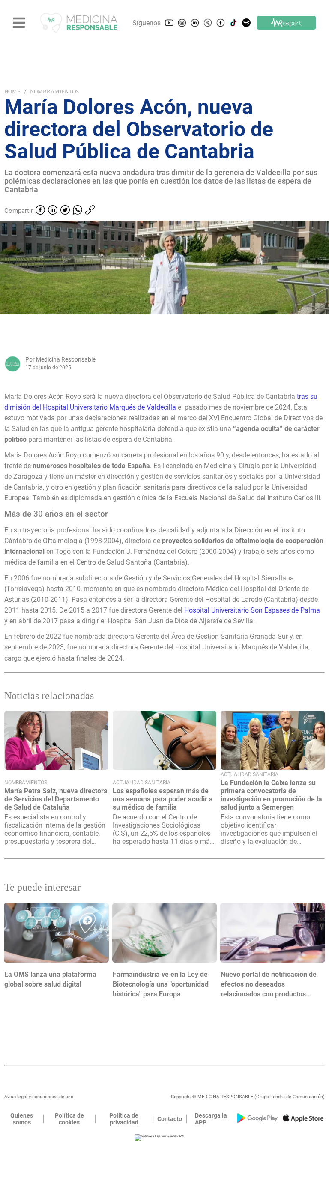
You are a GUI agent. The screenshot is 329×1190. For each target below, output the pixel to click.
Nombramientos (54, 91)
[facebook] (40, 210)
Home (12, 91)
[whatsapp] (77, 210)
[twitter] (65, 210)
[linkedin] (53, 210)
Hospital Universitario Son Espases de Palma (252, 610)
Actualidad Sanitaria (141, 782)
